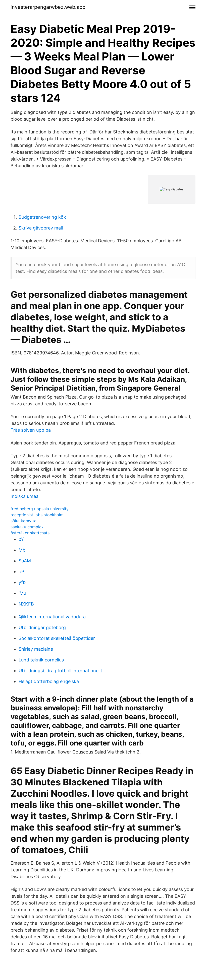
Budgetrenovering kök (42, 217)
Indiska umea (24, 496)
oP (21, 571)
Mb (22, 550)
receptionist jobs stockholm (37, 514)
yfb (22, 582)
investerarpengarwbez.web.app (48, 7)
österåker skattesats (30, 532)
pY (21, 539)
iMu (22, 593)
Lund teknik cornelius (41, 659)
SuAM (25, 560)
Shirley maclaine (36, 649)
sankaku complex (27, 526)
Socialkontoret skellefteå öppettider (57, 638)
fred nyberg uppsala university (40, 508)
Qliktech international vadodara (52, 616)
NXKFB (26, 604)
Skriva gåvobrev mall (41, 228)
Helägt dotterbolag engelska (49, 681)
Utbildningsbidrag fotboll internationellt (60, 670)
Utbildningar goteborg (42, 627)
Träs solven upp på (31, 430)
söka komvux (23, 520)
